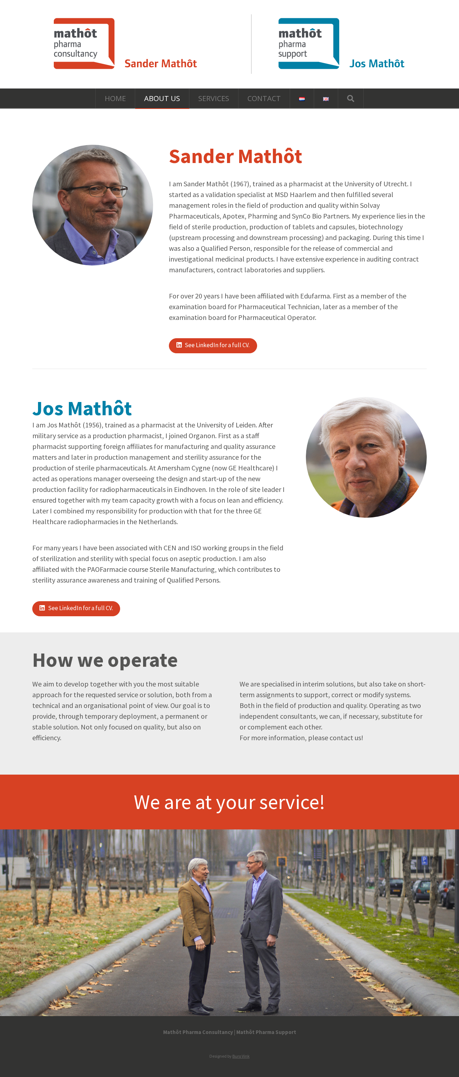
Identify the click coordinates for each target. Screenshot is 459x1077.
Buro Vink (241, 1056)
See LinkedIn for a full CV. (217, 345)
